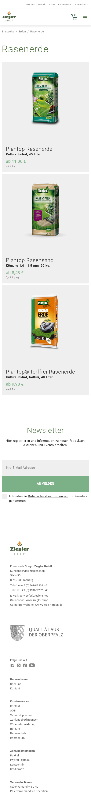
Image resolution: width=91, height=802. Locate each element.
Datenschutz (81, 4)
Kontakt (42, 4)
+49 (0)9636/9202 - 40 (34, 590)
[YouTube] (32, 666)
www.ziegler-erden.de (48, 604)
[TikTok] (25, 666)
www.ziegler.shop (37, 600)
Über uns (30, 4)
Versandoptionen (21, 715)
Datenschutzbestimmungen (48, 496)
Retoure (15, 728)
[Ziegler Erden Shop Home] (9, 16)
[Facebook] (12, 666)
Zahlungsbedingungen (24, 719)
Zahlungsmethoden (22, 750)
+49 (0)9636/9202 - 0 (34, 585)
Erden (22, 31)
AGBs (52, 4)
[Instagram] (19, 666)
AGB (13, 710)
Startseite (8, 31)
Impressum (64, 4)
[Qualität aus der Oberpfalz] (49, 633)
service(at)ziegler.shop (33, 595)
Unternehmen (19, 679)
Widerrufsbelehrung (22, 724)
